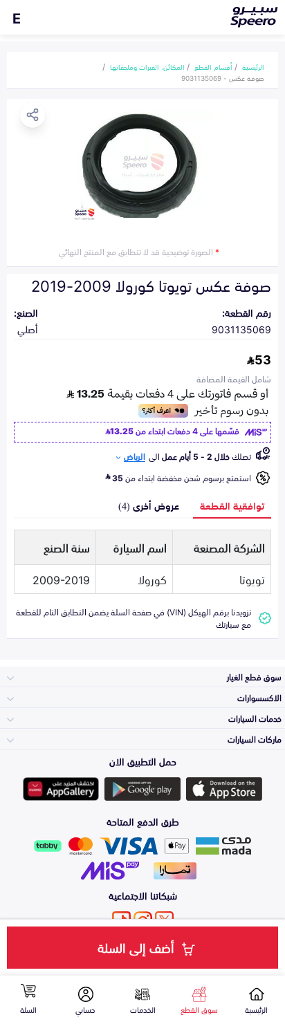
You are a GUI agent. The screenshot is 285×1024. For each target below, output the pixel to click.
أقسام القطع (213, 66)
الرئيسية (253, 66)
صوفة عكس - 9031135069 (222, 77)
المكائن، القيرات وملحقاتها (147, 66)
